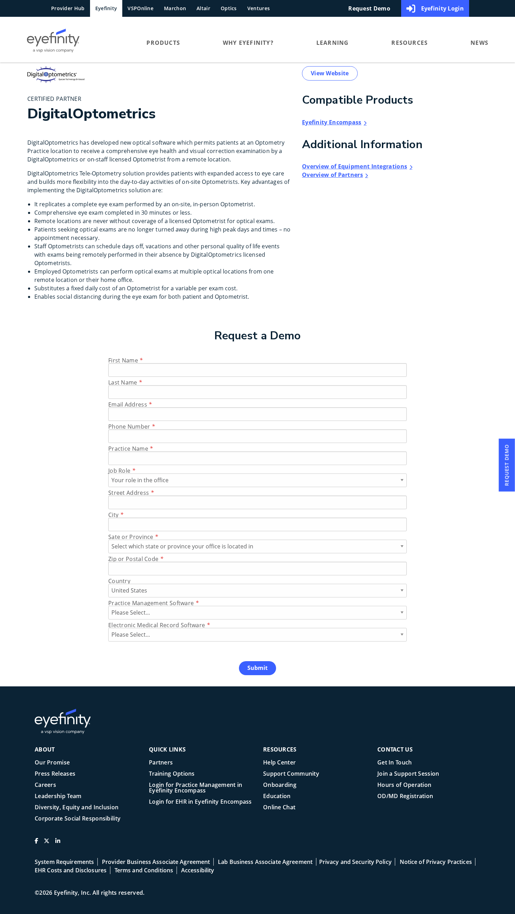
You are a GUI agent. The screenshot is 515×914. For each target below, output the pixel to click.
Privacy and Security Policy (355, 862)
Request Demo (369, 8)
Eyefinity (106, 8)
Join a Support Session (408, 774)
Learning (332, 43)
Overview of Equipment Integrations (354, 166)
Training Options (172, 774)
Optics (229, 8)
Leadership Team (58, 796)
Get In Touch (394, 763)
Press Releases (55, 774)
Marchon (175, 8)
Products (163, 43)
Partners (161, 763)
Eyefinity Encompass (332, 122)
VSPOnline (140, 8)
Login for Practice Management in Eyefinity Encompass (195, 788)
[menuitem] (73, 42)
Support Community (291, 774)
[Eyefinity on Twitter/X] (46, 843)
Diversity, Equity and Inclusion (76, 807)
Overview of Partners (332, 175)
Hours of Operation (404, 785)
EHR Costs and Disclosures (71, 870)
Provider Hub (68, 8)
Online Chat (279, 807)
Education (277, 796)
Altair (203, 8)
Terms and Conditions (144, 870)
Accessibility (197, 870)
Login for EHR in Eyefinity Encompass (200, 802)
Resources (409, 43)
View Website (330, 73)
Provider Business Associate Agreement (156, 862)
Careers (45, 785)
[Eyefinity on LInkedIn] (57, 843)
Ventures (258, 8)
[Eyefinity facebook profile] (36, 843)
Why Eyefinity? (248, 43)
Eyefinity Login (442, 8)
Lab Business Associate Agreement (265, 862)
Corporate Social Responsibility (78, 819)
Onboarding (279, 785)
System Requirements (64, 862)
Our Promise (52, 763)
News (479, 43)
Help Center (279, 763)
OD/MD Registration (405, 796)
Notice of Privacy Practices (436, 862)
